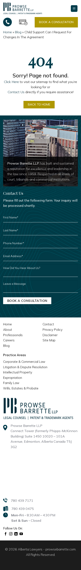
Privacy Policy (53, 329)
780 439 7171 (22, 500)
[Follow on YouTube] (21, 534)
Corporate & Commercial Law (24, 361)
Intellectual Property (17, 372)
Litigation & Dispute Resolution (25, 367)
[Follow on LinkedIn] (16, 534)
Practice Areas (14, 355)
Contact (48, 324)
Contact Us (16, 92)
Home (7, 32)
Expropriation (12, 377)
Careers (9, 340)
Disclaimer (50, 335)
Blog (18, 32)
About (7, 329)
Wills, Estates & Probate (20, 388)
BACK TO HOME (39, 104)
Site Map (49, 340)
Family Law (11, 382)
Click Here (11, 82)
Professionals (13, 335)
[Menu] (74, 8)
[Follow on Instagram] (11, 534)
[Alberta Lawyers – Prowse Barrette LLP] (22, 8)
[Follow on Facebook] (5, 534)
